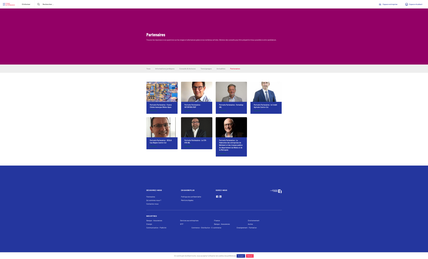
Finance (217, 220)
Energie (149, 224)
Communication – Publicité (156, 228)
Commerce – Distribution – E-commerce (206, 228)
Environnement (253, 220)
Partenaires (235, 69)
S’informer (26, 4)
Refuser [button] (249, 256)
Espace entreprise (390, 4)
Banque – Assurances (154, 220)
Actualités (221, 69)
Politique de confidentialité (191, 197)
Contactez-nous (152, 204)
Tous (148, 69)
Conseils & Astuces (187, 69)
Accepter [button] (241, 256)
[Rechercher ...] (52, 4)
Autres (250, 224)
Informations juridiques (165, 69)
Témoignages (206, 69)
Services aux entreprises (189, 220)
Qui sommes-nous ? (153, 200)
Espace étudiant (415, 4)
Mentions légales (187, 200)
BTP (181, 224)
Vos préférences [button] (230, 256)
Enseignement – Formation (247, 228)
